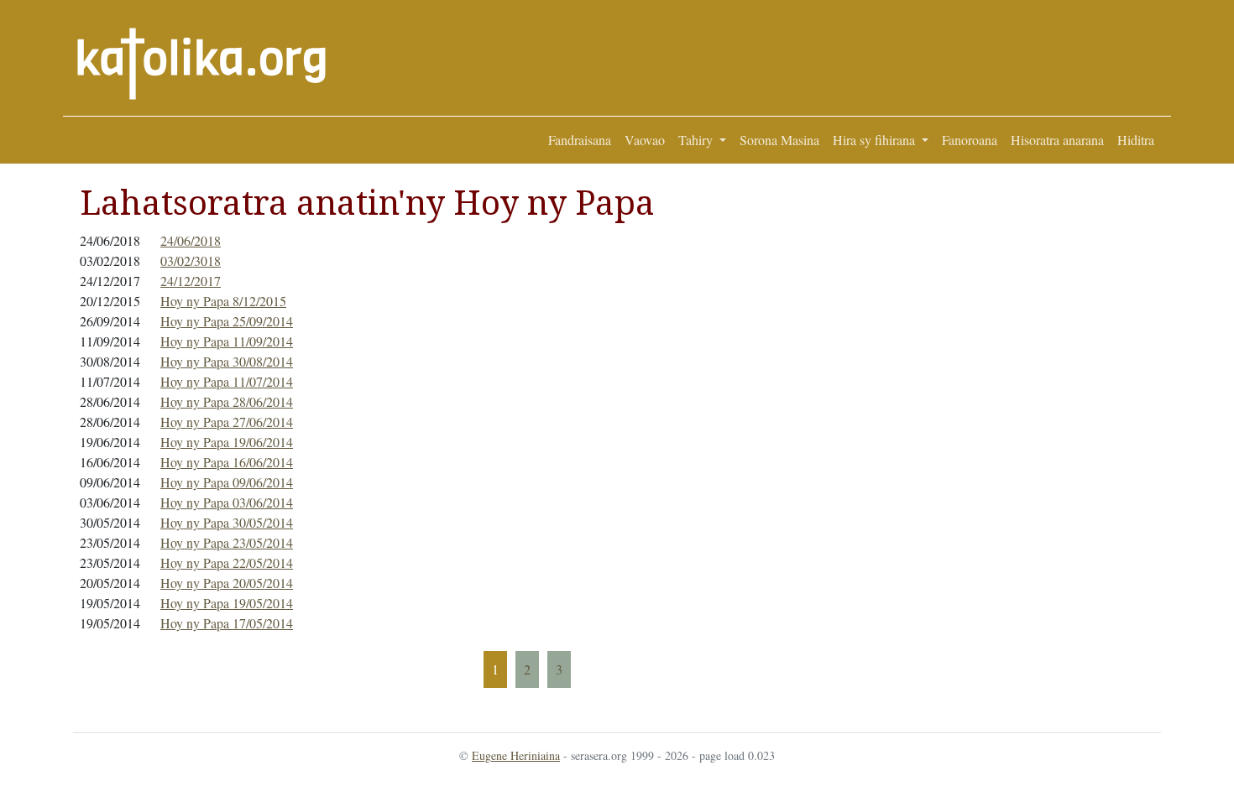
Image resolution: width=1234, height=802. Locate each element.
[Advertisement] (1067, 435)
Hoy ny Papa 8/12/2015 (223, 301)
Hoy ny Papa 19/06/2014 (226, 441)
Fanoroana (969, 139)
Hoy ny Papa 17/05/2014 (226, 623)
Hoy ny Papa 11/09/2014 (226, 341)
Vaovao (645, 139)
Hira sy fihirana (875, 139)
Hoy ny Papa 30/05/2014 (226, 522)
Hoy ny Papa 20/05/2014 (226, 582)
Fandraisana (579, 139)
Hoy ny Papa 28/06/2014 (226, 401)
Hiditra (1135, 139)
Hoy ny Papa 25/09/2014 (226, 321)
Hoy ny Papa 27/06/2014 (226, 421)
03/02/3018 (190, 260)
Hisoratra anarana (1057, 139)
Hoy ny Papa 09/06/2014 (226, 482)
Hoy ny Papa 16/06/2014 (226, 462)
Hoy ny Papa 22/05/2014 (226, 562)
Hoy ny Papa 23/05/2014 (226, 542)
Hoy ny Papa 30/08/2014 (226, 361)
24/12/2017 (190, 280)
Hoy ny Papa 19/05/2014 (226, 603)
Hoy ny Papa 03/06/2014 (226, 502)
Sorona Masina (779, 139)
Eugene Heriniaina (516, 755)
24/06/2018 (190, 240)
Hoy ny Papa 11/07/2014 (226, 381)
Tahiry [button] (697, 139)
